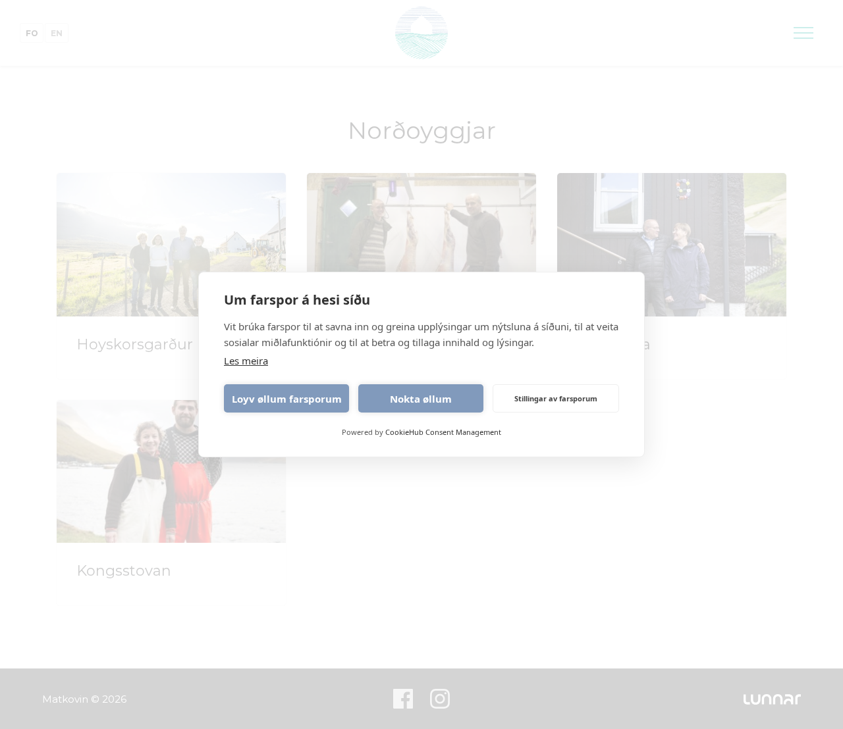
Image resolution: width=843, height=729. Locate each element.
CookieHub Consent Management (443, 432)
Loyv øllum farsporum (287, 398)
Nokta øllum (421, 398)
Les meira (246, 360)
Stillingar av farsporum (555, 398)
